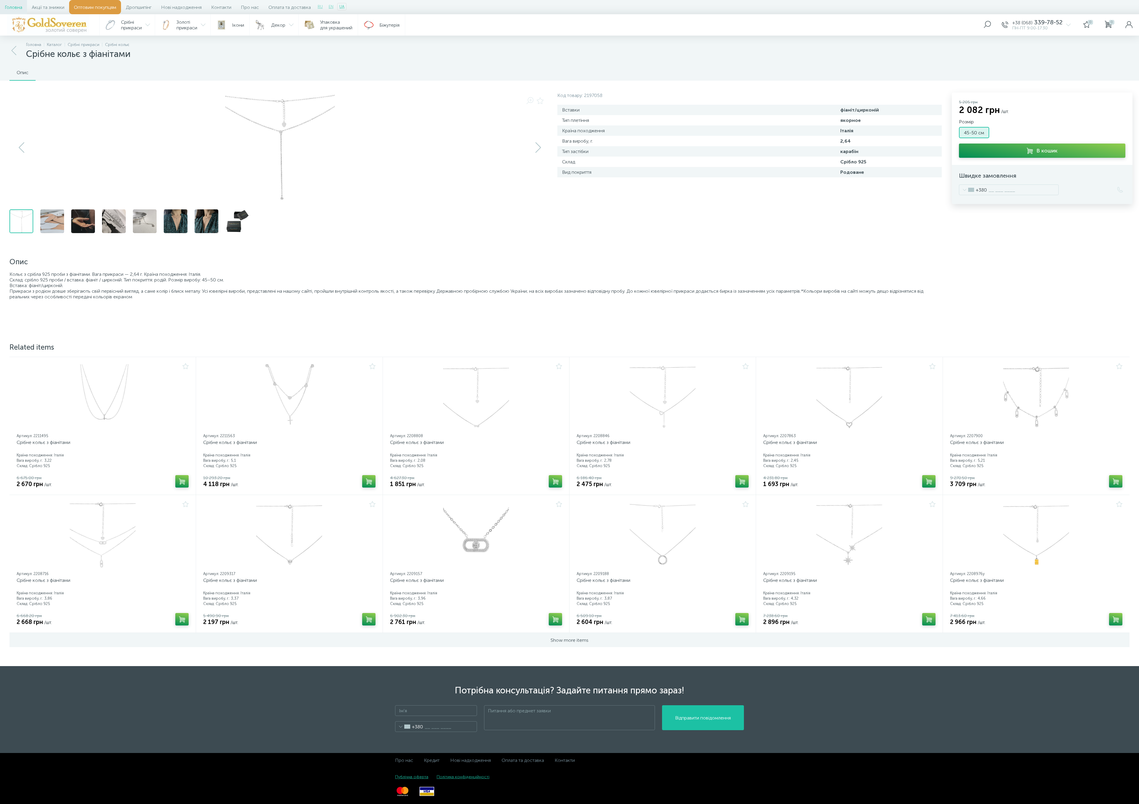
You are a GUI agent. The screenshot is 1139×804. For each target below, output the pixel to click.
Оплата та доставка (289, 7)
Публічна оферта (411, 776)
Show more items (569, 640)
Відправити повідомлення (703, 718)
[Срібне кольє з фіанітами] (103, 397)
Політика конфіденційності (463, 776)
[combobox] (973, 190)
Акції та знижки (48, 7)
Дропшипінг (139, 7)
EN (331, 6)
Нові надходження (181, 7)
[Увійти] (1129, 25)
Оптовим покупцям (95, 7)
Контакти (221, 7)
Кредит (432, 760)
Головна (13, 7)
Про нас (250, 7)
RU (320, 6)
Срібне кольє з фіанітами (43, 442)
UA (341, 6)
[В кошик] (182, 481)
